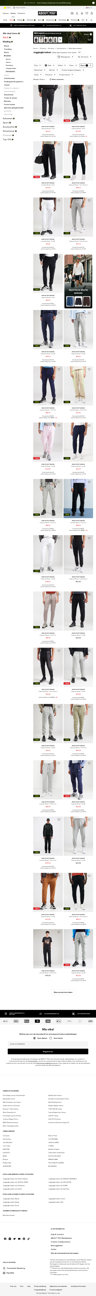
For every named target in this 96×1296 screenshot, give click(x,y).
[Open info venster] (93, 3)
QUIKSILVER (7, 1166)
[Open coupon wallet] (72, 13)
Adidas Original (53, 1149)
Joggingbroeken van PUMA (57, 1185)
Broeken (51, 48)
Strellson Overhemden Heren (58, 1099)
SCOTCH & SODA (54, 1156)
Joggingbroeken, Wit (55, 1202)
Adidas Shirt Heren (55, 1095)
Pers (21, 1286)
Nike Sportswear (75, 48)
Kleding (43, 48)
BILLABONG (52, 1166)
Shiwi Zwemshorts (9, 1112)
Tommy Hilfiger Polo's (10, 1119)
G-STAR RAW (53, 1139)
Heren (13, 13)
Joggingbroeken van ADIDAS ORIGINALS (62, 1179)
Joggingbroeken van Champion (14, 1185)
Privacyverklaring (40, 1286)
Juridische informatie (78, 1286)
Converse (6, 1136)
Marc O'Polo (52, 1136)
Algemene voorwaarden (58, 1286)
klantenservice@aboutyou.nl (47, 1063)
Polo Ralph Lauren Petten (12, 1116)
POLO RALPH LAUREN (56, 1163)
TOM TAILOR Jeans (55, 1109)
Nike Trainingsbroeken (10, 1126)
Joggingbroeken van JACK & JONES (15, 1182)
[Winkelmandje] (91, 13)
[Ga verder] (86, 20)
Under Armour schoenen (11, 1105)
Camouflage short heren (57, 1112)
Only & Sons (7, 1139)
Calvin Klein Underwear (56, 1152)
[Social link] (5, 1238)
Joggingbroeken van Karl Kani (58, 1189)
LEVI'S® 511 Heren (54, 1119)
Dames (6, 13)
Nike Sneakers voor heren (12, 1102)
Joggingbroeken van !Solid (12, 1189)
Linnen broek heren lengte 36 (58, 1122)
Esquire (5, 1159)
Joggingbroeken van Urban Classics (15, 1179)
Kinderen (21, 13)
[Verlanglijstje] (86, 13)
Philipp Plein (7, 1163)
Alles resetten (58, 79)
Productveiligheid (56, 1290)
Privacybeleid (32, 1061)
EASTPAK (6, 1149)
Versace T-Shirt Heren (10, 1109)
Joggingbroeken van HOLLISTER (59, 1182)
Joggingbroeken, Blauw (11, 1199)
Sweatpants (61, 48)
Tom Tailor (6, 1146)
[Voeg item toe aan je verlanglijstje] (58, 88)
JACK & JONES (53, 1142)
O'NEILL (51, 1146)
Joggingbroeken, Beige (11, 1202)
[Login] (77, 13)
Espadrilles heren (9, 1099)
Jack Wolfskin (7, 1142)
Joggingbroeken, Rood (11, 1205)
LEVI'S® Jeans (53, 1116)
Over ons (13, 1286)
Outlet (8, 7)
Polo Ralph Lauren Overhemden (14, 1095)
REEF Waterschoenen (10, 1122)
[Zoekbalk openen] (90, 20)
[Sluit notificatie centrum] (82, 13)
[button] (65, 57)
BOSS (5, 1156)
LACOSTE (6, 1152)
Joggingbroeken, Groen (56, 1199)
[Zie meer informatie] (39, 33)
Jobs (28, 1286)
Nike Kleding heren (54, 1102)
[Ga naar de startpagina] (15, 1230)
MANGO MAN (53, 1159)
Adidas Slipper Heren (55, 1105)
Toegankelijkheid (40, 1290)
